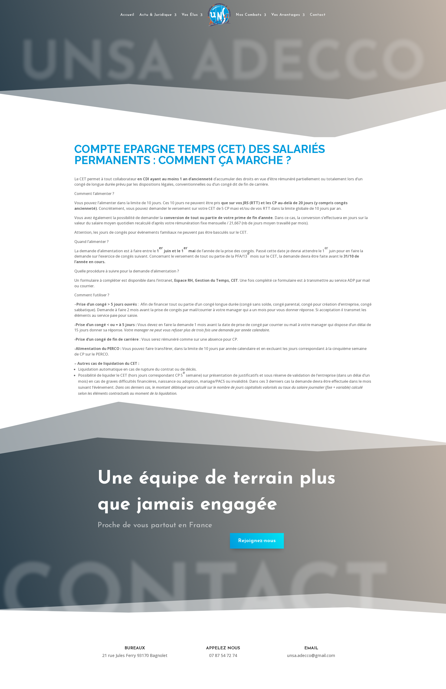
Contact (318, 15)
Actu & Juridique (155, 15)
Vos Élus (190, 15)
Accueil (127, 15)
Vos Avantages (285, 15)
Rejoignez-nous (257, 540)
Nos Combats (249, 15)
